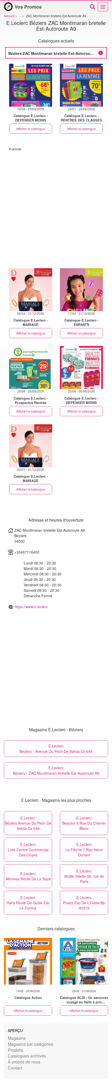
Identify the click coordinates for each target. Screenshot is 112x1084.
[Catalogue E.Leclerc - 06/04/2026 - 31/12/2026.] (30, 289)
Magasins (17, 1038)
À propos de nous (24, 1062)
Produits (15, 1050)
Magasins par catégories (30, 1044)
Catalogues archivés (27, 1056)
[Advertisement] (56, 207)
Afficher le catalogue (30, 128)
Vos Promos (28, 6)
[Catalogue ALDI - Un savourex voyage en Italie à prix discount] (84, 961)
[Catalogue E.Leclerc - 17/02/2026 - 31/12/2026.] (81, 289)
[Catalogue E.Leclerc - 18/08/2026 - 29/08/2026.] (30, 85)
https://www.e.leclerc (31, 606)
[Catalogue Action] (28, 961)
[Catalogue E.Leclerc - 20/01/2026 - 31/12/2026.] (30, 445)
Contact (15, 1068)
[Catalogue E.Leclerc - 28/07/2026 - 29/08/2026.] (81, 85)
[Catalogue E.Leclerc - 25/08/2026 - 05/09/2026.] (30, 367)
